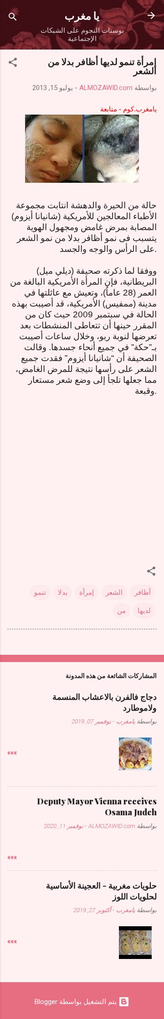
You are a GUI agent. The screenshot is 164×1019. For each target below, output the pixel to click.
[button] (12, 64)
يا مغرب (82, 15)
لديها (144, 611)
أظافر (142, 592)
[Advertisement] (83, 467)
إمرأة (86, 592)
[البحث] (12, 18)
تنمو (40, 592)
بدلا (62, 592)
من (121, 611)
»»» (12, 752)
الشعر (114, 592)
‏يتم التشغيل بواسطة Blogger (76, 1002)
